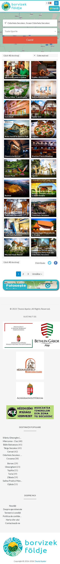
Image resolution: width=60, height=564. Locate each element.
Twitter (49, 263)
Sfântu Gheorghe (11, 437)
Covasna (10, 458)
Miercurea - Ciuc (10, 441)
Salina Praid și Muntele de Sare (17, 480)
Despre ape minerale (12, 509)
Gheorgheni (10, 467)
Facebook (56, 263)
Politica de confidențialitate (15, 516)
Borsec (10, 463)
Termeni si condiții (12, 512)
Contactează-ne (12, 523)
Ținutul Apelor (40, 561)
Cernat (10, 451)
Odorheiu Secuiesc (11, 455)
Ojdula (10, 484)
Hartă (55, 8)
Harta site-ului (12, 519)
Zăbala (10, 477)
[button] (30, 31)
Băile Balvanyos (10, 444)
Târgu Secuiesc (10, 448)
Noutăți (12, 506)
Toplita (10, 470)
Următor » (37, 274)
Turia (10, 474)
